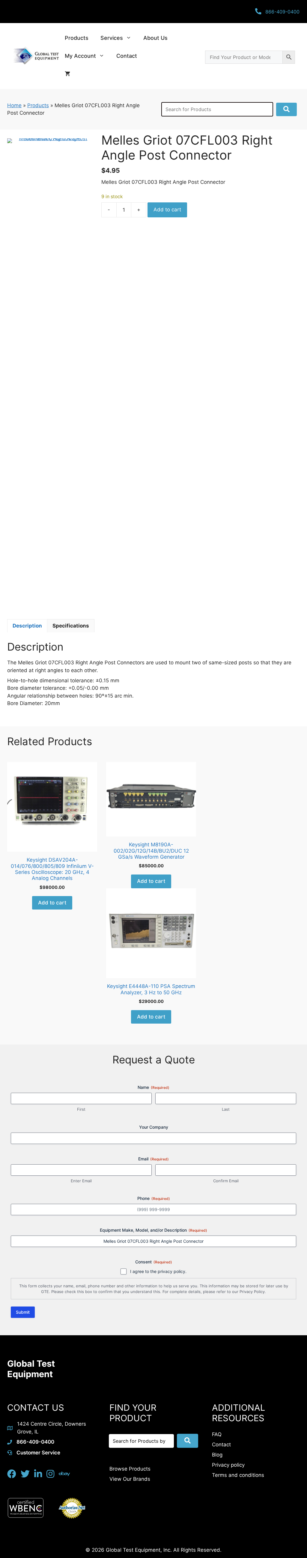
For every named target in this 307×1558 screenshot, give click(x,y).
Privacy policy (228, 1465)
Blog (217, 1455)
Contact (126, 56)
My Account (80, 56)
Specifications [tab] (70, 626)
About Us (155, 38)
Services (111, 38)
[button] (286, 109)
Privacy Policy (252, 1291)
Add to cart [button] (52, 903)
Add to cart (167, 210)
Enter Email (81, 1180)
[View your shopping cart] (67, 74)
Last (226, 1109)
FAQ (217, 1434)
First (81, 1109)
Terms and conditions (238, 1475)
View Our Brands (129, 1479)
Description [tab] (27, 626)
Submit (23, 1312)
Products (76, 38)
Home (14, 105)
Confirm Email (226, 1180)
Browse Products (130, 1469)
